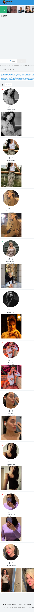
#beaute (30, 73)
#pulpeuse (21, 78)
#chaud (14, 74)
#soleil (8, 79)
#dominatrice (4, 75)
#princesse (16, 78)
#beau (26, 73)
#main (23, 77)
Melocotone (11, 160)
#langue (11, 77)
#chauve (22, 74)
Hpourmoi (10, 312)
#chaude (18, 74)
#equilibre (27, 75)
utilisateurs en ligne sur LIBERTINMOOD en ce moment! (16, 604)
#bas (20, 73)
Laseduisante (10, 261)
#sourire (18, 79)
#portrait (11, 78)
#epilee (23, 75)
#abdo (2, 73)
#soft (4, 79)
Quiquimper (11, 514)
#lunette (20, 77)
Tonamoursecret (11, 565)
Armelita (11, 363)
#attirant (10, 73)
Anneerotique (11, 211)
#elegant (14, 75)
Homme (13, 61)
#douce (9, 75)
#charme (9, 74)
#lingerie (15, 77)
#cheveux (27, 74)
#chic (31, 74)
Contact (4, 607)
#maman (28, 77)
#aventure (15, 73)
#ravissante (28, 78)
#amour (6, 73)
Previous (9, 9)
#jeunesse (3, 77)
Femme (22, 61)
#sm (2, 79)
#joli (8, 77)
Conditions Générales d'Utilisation (18, 607)
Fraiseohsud (11, 464)
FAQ (8, 607)
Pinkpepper (11, 109)
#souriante (13, 79)
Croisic (10, 413)
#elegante (18, 75)
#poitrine (3, 78)
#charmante (4, 74)
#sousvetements (24, 79)
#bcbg (22, 73)
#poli (7, 78)
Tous (4, 61)
